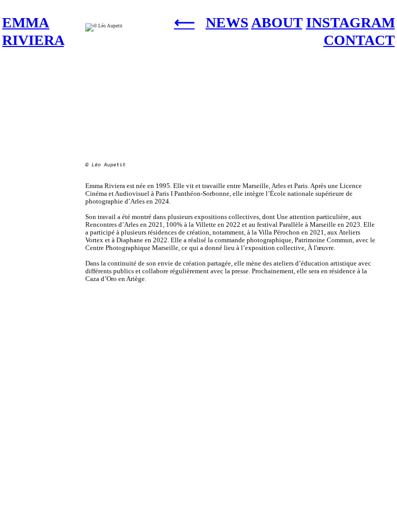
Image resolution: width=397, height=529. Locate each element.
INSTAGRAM (350, 22)
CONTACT (359, 40)
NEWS (227, 22)
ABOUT (276, 22)
